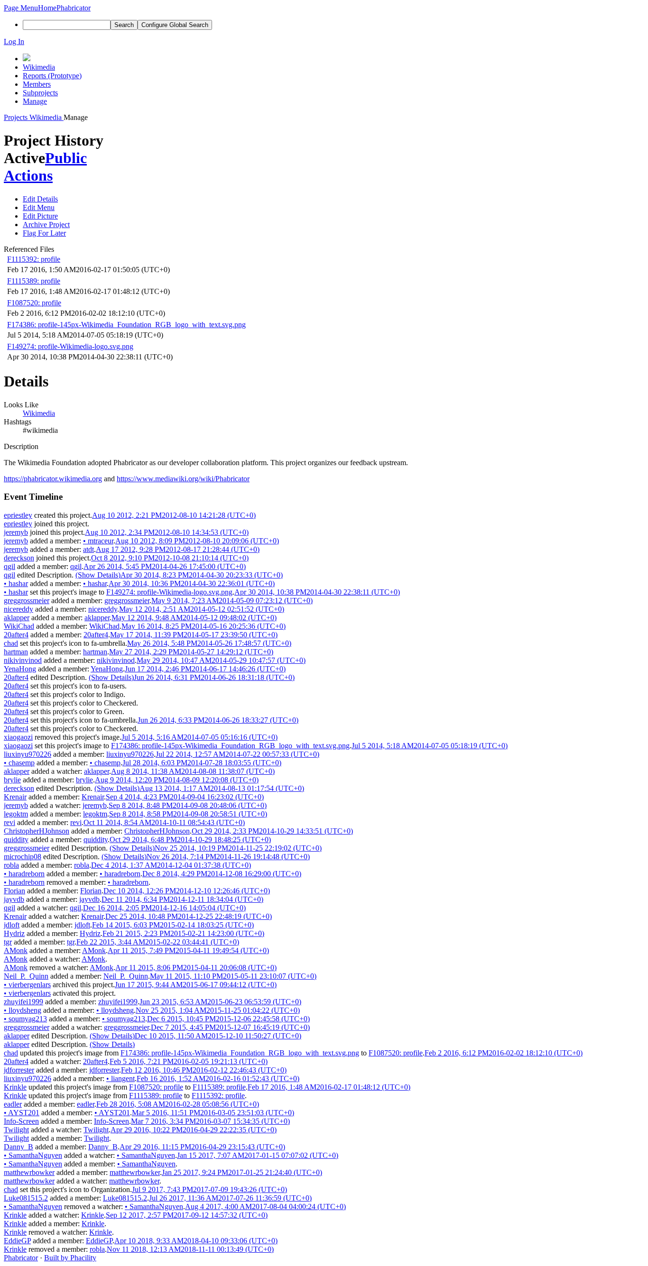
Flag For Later (44, 233)
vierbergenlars (27, 985)
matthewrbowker (29, 1172)
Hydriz (14, 933)
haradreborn (24, 874)
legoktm (16, 814)
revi (9, 822)
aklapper (16, 618)
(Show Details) (97, 575)
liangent (120, 1078)
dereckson (19, 558)
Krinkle (15, 1087)
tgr (8, 942)
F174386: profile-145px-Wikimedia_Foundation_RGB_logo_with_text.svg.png (126, 325)
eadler (13, 1104)
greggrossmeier (26, 600)
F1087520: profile (34, 303)
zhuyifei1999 (23, 1002)
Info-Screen (21, 1121)
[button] (21, 8)
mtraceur (98, 541)
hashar (16, 583)
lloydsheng (22, 1010)
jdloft (11, 925)
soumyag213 (25, 1019)
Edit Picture (40, 216)
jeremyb (16, 532)
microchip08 (22, 857)
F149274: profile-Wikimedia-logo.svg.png (70, 346)
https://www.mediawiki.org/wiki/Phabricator (183, 479)
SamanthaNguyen (33, 1155)
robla (11, 865)
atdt (88, 549)
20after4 (16, 635)
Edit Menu (39, 207)
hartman (16, 652)
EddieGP (17, 1241)
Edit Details (40, 199)
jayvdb (14, 899)
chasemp (19, 763)
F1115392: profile (33, 259)
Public (66, 157)
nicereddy (18, 609)
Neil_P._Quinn (26, 976)
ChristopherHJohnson (36, 831)
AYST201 (21, 1113)
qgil (9, 566)
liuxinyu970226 (27, 754)
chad (11, 643)
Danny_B (18, 1147)
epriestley (18, 515)
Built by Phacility (70, 1258)
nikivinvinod (23, 660)
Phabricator (21, 1258)
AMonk (16, 950)
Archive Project (46, 224)
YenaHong (20, 669)
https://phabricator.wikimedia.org (53, 479)
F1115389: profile (33, 281)
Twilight (16, 1130)
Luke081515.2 (26, 1198)
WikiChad (19, 626)
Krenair (15, 797)
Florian (14, 891)
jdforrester (19, 1070)
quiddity (16, 839)
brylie (12, 780)
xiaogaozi (18, 737)
